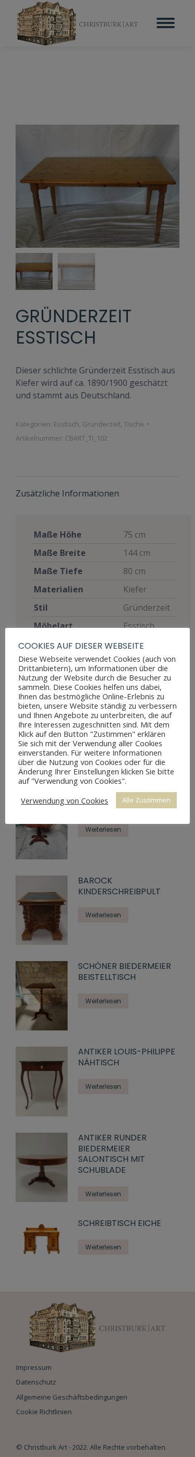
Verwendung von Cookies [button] (64, 800)
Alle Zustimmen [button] (146, 800)
